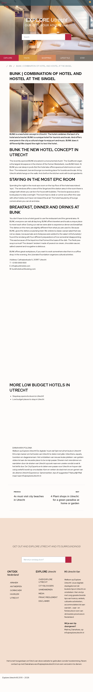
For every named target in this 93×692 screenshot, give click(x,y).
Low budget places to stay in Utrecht (28, 399)
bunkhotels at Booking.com (24, 269)
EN (10, 66)
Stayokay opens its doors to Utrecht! (28, 396)
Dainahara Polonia (22, 448)
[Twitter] (81, 643)
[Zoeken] (68, 37)
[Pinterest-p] (66, 648)
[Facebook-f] (74, 643)
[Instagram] (66, 643)
